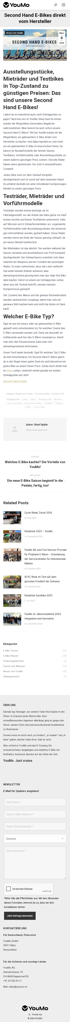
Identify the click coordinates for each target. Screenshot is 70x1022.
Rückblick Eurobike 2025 (38, 595)
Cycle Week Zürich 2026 (38, 512)
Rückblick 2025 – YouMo (38, 531)
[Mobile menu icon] (63, 5)
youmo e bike (39, 407)
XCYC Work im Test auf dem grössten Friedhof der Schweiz (42, 579)
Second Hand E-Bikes (33, 403)
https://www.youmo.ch (36, 430)
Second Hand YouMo (15, 381)
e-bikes (25, 399)
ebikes (33, 399)
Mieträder (58, 399)
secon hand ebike (14, 403)
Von (42, 394)
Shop (10, 370)
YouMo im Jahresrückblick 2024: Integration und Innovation (42, 616)
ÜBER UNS (9, 705)
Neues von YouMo (14, 33)
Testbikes (48, 403)
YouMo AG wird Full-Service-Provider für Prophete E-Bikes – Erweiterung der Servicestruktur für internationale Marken (45, 556)
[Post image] (12, 517)
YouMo (28, 407)
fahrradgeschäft (45, 399)
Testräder (59, 403)
